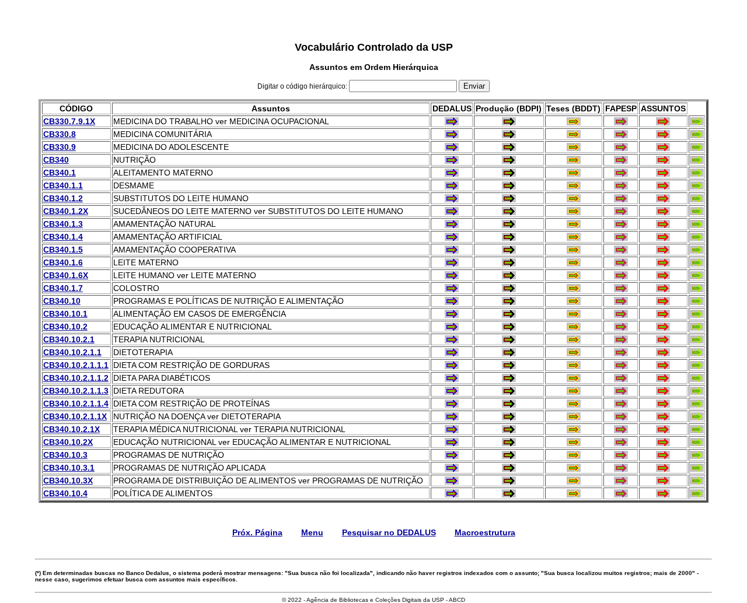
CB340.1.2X (65, 211)
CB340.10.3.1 (69, 467)
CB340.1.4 (63, 236)
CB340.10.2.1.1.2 (76, 378)
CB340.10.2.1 (69, 339)
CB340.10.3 (65, 455)
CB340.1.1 (63, 185)
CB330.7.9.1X (69, 121)
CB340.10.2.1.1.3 (76, 390)
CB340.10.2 (65, 326)
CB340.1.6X (65, 275)
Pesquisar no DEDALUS (389, 532)
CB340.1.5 (63, 249)
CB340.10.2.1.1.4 (76, 403)
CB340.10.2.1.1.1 (76, 365)
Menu (312, 532)
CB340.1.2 (63, 198)
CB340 (56, 159)
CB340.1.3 (63, 224)
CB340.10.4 (65, 493)
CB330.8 (59, 134)
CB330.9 (59, 147)
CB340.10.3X (68, 480)
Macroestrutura (485, 532)
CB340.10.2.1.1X (75, 416)
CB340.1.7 (63, 288)
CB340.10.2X (68, 442)
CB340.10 (62, 301)
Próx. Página (257, 532)
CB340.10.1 (65, 313)
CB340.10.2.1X (71, 429)
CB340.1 (59, 172)
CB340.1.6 (63, 262)
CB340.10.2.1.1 (72, 352)
